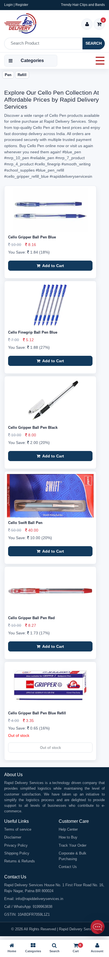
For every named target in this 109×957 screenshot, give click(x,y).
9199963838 (42, 906)
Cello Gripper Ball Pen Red (31, 618)
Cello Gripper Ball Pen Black (33, 427)
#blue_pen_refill (50, 170)
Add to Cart (52, 265)
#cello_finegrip (47, 164)
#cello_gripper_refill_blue (26, 176)
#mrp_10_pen (16, 158)
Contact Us (68, 867)
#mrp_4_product (19, 164)
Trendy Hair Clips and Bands (83, 5)
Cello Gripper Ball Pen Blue (32, 237)
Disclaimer (12, 837)
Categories (32, 60)
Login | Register (16, 5)
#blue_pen (71, 152)
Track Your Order (72, 845)
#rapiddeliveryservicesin (71, 176)
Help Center (68, 829)
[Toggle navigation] (98, 60)
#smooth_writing (76, 164)
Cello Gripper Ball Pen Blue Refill (37, 713)
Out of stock (50, 748)
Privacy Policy (16, 845)
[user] (87, 24)
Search (94, 43)
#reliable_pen (42, 158)
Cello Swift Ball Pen (25, 523)
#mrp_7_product (70, 158)
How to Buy (68, 837)
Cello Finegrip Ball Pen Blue (32, 332)
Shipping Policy (16, 853)
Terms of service (17, 829)
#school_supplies (19, 170)
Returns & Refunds (19, 861)
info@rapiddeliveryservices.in (39, 899)
